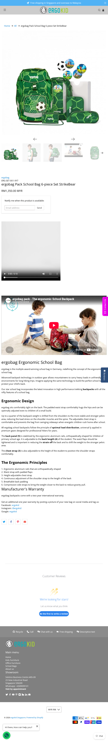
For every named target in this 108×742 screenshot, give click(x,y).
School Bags (11, 666)
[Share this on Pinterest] (18, 521)
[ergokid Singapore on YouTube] (13, 695)
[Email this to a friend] (25, 521)
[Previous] (35, 139)
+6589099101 (22, 686)
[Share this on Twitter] (4, 521)
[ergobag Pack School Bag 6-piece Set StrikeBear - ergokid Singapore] (54, 83)
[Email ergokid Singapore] (29, 695)
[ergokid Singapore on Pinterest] (16, 695)
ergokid (15, 505)
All (15, 26)
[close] (105, 3)
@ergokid (16, 508)
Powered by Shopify (34, 717)
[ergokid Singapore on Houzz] (23, 695)
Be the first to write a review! (54, 613)
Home (7, 26)
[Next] (73, 139)
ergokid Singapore (18, 717)
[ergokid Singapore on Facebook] (10, 695)
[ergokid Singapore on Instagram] (19, 695)
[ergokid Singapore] (54, 10)
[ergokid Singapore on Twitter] (6, 695)
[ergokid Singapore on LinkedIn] (26, 695)
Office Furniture (12, 663)
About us (9, 669)
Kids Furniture (12, 660)
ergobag (5, 177)
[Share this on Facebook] (11, 521)
